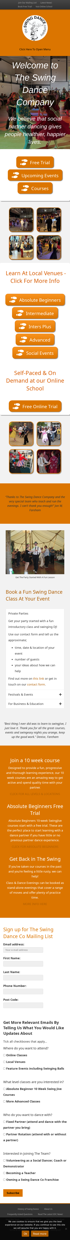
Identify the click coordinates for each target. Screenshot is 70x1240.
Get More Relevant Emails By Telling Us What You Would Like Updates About (33, 1028)
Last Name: (11, 972)
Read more (39, 1233)
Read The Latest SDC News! (50, 1214)
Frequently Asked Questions (20, 1214)
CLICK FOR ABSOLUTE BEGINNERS (35, 847)
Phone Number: (14, 986)
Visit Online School (44, 6)
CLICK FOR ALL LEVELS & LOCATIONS (35, 794)
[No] (66, 1228)
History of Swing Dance (28, 1209)
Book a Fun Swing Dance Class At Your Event (34, 595)
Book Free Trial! (25, 6)
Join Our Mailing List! (27, 2)
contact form (36, 684)
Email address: (13, 944)
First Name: (11, 958)
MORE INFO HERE (35, 904)
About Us (48, 1209)
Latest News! (46, 2)
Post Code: (10, 1000)
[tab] (35, 613)
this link (38, 678)
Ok (25, 1233)
